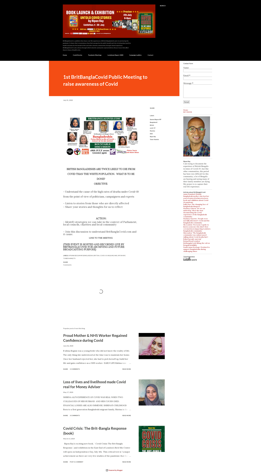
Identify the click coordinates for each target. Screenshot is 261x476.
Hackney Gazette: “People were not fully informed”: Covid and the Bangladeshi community (196, 221)
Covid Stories (77, 55)
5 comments (75, 369)
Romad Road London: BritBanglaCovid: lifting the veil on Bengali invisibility (196, 243)
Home (65, 55)
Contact (150, 55)
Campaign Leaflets (135, 55)
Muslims (152, 131)
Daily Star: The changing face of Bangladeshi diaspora (195, 205)
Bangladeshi (153, 122)
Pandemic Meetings (95, 55)
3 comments (75, 415)
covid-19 (152, 128)
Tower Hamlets (154, 139)
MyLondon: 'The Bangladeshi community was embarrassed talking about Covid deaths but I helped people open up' (195, 236)
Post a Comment (76, 462)
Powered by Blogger (115, 470)
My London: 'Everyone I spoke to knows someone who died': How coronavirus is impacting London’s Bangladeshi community (196, 228)
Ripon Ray (153, 136)
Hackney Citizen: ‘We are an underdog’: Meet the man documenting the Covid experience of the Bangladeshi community (195, 212)
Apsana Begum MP (155, 119)
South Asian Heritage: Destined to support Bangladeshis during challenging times (196, 249)
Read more (126, 369)
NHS (151, 134)
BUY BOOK (187, 112)
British (152, 125)
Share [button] (152, 108)
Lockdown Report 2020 (115, 55)
